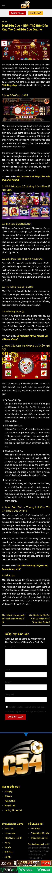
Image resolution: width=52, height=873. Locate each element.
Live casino (10, 833)
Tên (7, 670)
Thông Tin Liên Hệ (39, 838)
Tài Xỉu (4, 21)
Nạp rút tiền (10, 801)
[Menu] (3, 4)
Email (8, 682)
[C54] (26, 4)
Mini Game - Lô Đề (13, 838)
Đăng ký (8, 791)
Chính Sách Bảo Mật (40, 833)
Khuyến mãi (10, 805)
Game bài (9, 828)
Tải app (8, 796)
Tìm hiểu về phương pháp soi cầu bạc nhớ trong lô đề (13, 618)
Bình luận (10, 646)
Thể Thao (9, 852)
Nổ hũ (7, 842)
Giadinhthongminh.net (38, 844)
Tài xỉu (8, 847)
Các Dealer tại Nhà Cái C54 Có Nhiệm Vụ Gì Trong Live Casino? (39, 618)
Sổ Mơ (8, 857)
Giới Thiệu (35, 828)
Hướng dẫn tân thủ (13, 810)
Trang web (9, 694)
